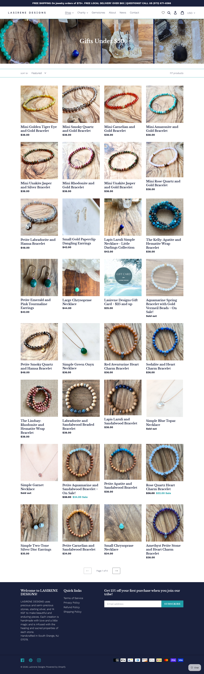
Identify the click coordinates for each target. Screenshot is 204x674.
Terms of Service (73, 598)
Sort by (24, 73)
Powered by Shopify (56, 667)
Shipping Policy (73, 611)
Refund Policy (72, 607)
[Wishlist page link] (163, 12)
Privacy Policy (72, 602)
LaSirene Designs (37, 667)
